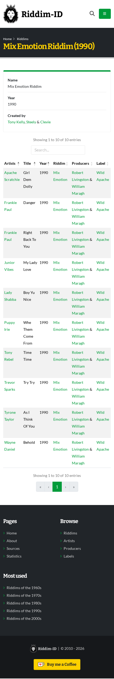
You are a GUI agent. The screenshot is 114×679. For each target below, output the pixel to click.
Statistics (14, 556)
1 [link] (57, 486)
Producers (72, 548)
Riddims (22, 39)
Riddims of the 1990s (24, 611)
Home (7, 39)
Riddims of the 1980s (24, 603)
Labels (69, 556)
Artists (69, 541)
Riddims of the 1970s (24, 595)
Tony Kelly (16, 122)
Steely (31, 122)
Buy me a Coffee (60, 664)
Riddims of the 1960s (24, 588)
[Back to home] (33, 13)
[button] (18, 163)
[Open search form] (92, 13)
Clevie (45, 122)
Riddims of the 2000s (24, 618)
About (12, 541)
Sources (13, 548)
